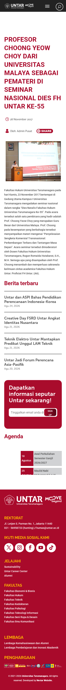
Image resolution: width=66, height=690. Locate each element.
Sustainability (12, 566)
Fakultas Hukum (13, 595)
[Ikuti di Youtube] (40, 547)
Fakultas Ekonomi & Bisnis (19, 591)
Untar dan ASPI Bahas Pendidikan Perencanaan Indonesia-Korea (32, 299)
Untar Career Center (15, 571)
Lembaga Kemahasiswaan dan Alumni (26, 643)
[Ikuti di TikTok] (51, 547)
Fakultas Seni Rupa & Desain (20, 617)
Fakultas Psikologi (15, 608)
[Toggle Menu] (47, 6)
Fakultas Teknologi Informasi (21, 612)
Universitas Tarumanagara (35, 676)
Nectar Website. (45, 680)
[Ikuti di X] (8, 547)
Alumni (8, 575)
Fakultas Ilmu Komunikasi (19, 621)
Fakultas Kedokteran (16, 604)
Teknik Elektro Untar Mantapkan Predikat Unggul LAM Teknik (32, 341)
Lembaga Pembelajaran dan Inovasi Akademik (31, 647)
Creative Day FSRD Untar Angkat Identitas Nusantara (32, 320)
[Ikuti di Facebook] (30, 547)
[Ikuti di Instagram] (19, 547)
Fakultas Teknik (13, 599)
